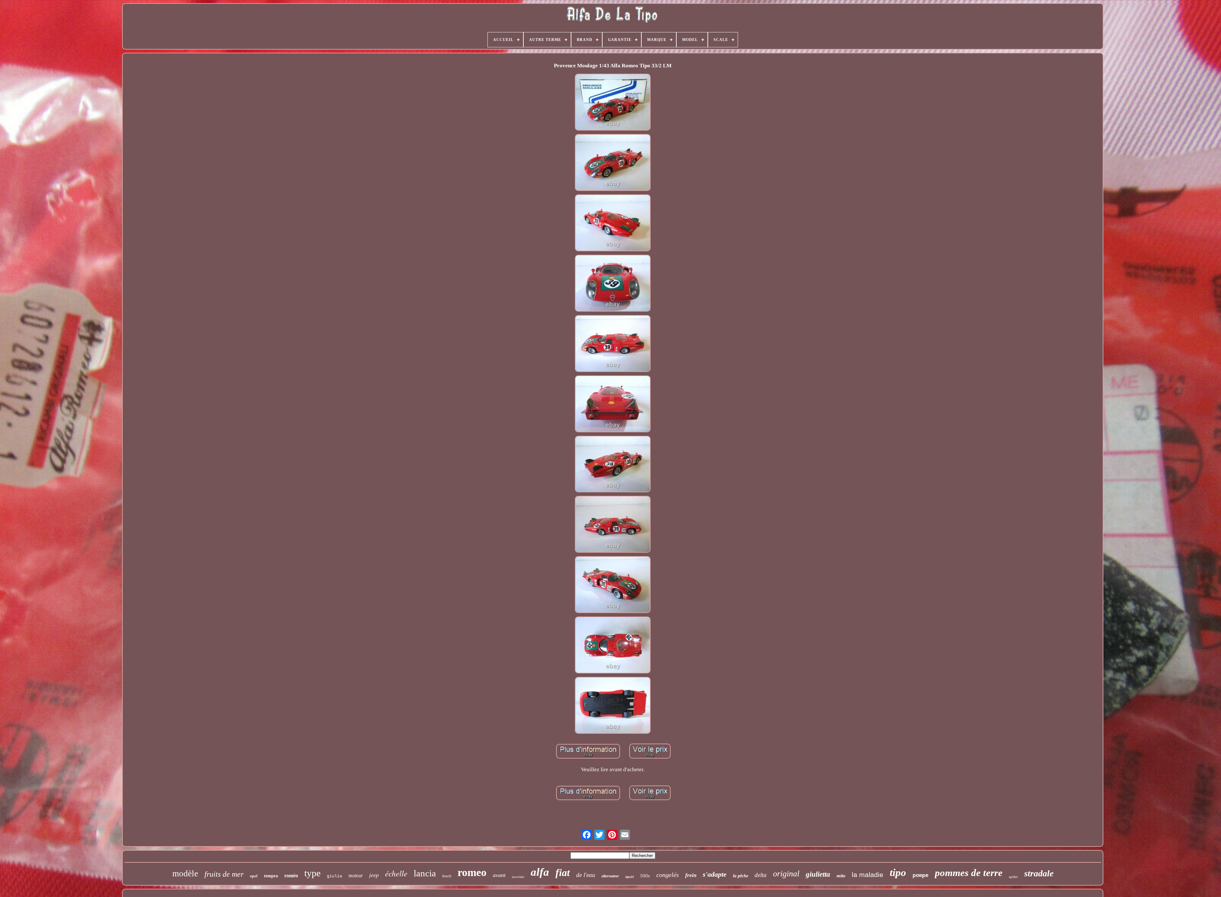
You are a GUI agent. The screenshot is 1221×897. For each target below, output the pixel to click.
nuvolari (518, 877)
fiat (562, 872)
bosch (446, 876)
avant (499, 875)
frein (690, 875)
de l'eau (585, 875)
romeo (472, 872)
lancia (425, 873)
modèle (185, 873)
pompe (920, 876)
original (786, 873)
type (312, 873)
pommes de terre (969, 872)
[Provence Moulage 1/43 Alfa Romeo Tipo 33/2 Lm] (612, 103)
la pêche (740, 875)
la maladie (867, 874)
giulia (334, 876)
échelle (396, 873)
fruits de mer (224, 874)
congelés (667, 874)
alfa (540, 872)
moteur (355, 875)
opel (254, 875)
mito (841, 875)
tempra (271, 875)
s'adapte (715, 874)
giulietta (818, 874)
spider (1013, 877)
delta (761, 875)
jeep (374, 875)
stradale (1038, 873)
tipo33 (629, 877)
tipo (898, 872)
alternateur (610, 876)
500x (645, 875)
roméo (291, 875)
